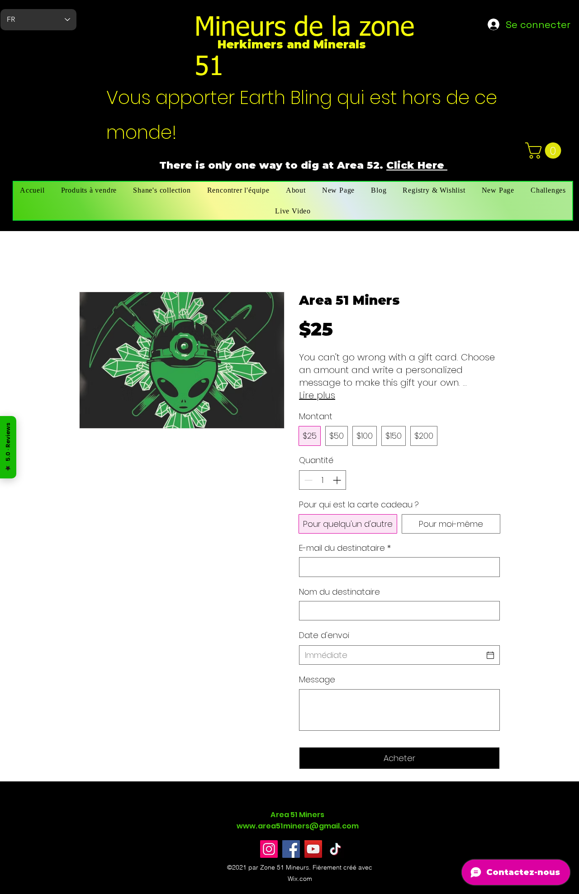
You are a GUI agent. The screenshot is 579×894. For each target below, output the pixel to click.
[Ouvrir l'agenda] (490, 655)
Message (317, 679)
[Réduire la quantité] (307, 480)
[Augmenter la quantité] (338, 480)
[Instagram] (269, 849)
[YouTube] (313, 849)
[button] (545, 150)
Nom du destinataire (339, 591)
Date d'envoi (324, 635)
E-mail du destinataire (345, 547)
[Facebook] (291, 849)
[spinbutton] (322, 480)
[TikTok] (335, 849)
